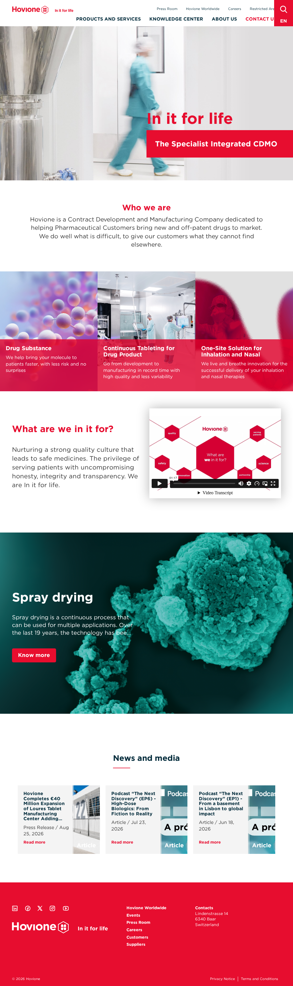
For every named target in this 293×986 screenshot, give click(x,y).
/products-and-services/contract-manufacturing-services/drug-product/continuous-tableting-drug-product (146, 331)
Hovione (43, 10)
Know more (34, 655)
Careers (234, 9)
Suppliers (135, 944)
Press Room (167, 9)
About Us (224, 19)
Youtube (66, 908)
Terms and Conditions (259, 979)
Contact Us (261, 19)
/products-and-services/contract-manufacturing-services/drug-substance (49, 331)
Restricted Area (263, 9)
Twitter (40, 908)
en (283, 21)
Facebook (28, 908)
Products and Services (108, 19)
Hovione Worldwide (202, 9)
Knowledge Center (176, 19)
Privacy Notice (222, 979)
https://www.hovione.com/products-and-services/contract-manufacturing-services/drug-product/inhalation (244, 331)
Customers (137, 937)
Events (133, 915)
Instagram (52, 908)
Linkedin (15, 908)
